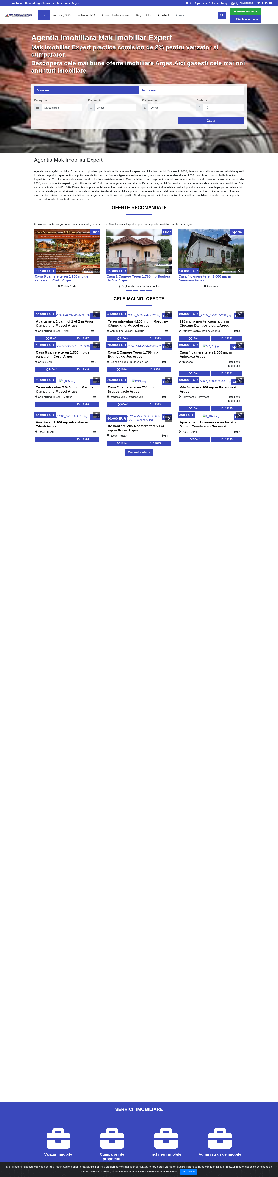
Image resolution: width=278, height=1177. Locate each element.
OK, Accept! (189, 1171)
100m (124, 369)
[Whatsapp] (233, 3)
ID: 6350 (155, 369)
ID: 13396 (83, 404)
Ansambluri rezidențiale (116, 15)
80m (124, 404)
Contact (163, 15)
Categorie (40, 100)
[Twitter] (259, 3)
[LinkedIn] (267, 3)
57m (52, 338)
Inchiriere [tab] (149, 90)
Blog (138, 15)
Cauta (211, 120)
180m (196, 338)
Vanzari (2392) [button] (62, 15)
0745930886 (245, 3)
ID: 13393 (155, 404)
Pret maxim (149, 100)
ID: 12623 (155, 443)
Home (45, 15)
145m (52, 369)
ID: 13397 (83, 338)
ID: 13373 (155, 338)
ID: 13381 (227, 373)
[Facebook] (263, 3)
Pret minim (95, 100)
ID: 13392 (227, 338)
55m (196, 439)
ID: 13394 (83, 439)
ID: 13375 (227, 439)
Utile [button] (149, 15)
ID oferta (201, 100)
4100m (124, 338)
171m (124, 443)
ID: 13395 (227, 408)
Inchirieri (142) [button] (86, 15)
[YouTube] (271, 3)
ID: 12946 (83, 369)
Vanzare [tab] (43, 90)
